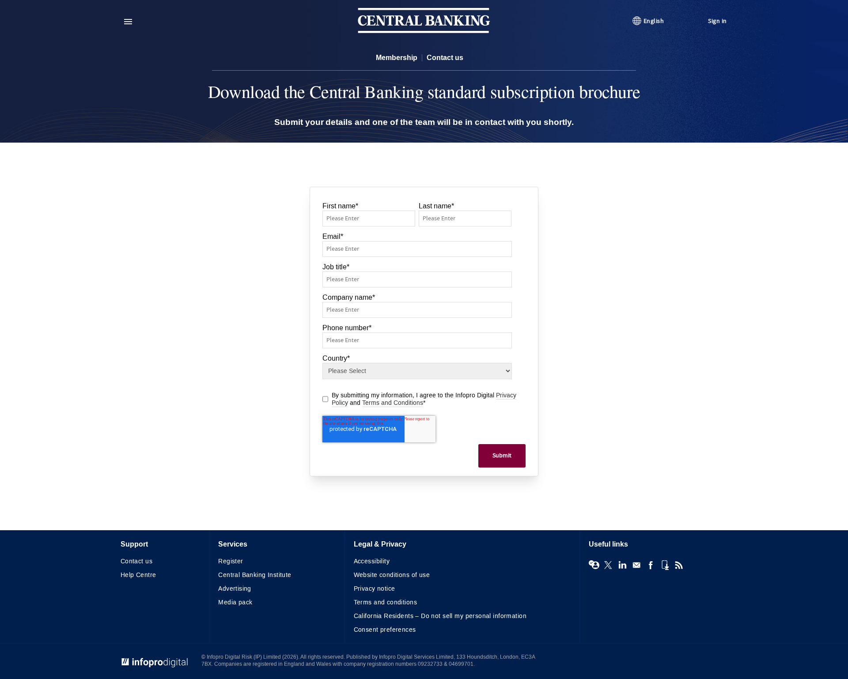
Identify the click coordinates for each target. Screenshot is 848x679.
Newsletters (636, 565)
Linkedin (622, 565)
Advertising (234, 589)
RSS (679, 565)
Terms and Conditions (392, 403)
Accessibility (372, 561)
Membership (396, 57)
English (654, 21)
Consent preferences (385, 630)
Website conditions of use (392, 575)
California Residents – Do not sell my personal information (440, 616)
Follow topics (594, 565)
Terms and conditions (385, 602)
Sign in (717, 21)
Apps (664, 565)
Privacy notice (374, 589)
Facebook (650, 565)
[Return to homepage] (424, 31)
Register (230, 561)
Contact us (445, 57)
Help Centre (138, 575)
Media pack (235, 602)
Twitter (608, 565)
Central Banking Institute (255, 575)
